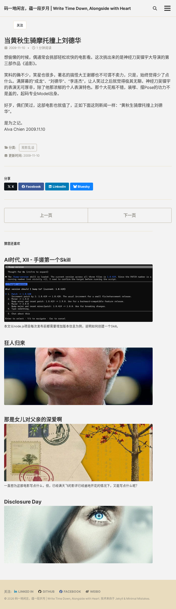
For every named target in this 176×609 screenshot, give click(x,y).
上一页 (46, 215)
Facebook (72, 591)
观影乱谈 (28, 147)
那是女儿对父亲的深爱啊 (33, 419)
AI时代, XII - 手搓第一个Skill (37, 260)
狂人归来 (14, 343)
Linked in (25, 591)
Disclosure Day (22, 502)
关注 (20, 25)
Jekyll (119, 598)
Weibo (95, 591)
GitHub (48, 591)
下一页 (130, 215)
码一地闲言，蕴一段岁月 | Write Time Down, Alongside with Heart (67, 8)
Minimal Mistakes (137, 598)
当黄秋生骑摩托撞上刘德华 (42, 41)
